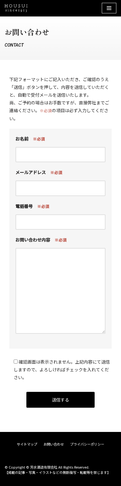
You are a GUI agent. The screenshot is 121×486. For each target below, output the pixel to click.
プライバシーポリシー (87, 444)
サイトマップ (27, 444)
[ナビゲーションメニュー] (109, 8)
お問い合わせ (53, 444)
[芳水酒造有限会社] (16, 8)
